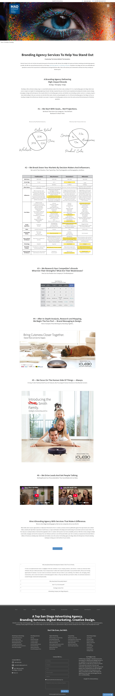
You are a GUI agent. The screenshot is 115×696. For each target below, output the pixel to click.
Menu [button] (108, 7)
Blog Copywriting (71, 642)
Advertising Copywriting (73, 645)
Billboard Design (90, 641)
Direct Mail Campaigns (16, 647)
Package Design (90, 650)
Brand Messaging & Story (36, 649)
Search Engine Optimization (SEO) (56, 644)
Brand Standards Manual (36, 644)
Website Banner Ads (53, 647)
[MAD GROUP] (14, 9)
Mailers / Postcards (91, 642)
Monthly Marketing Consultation (19, 645)
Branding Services (35, 636)
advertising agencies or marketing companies (59, 65)
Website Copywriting (72, 637)
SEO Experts (75, 609)
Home (2, 42)
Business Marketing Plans (17, 641)
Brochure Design (90, 639)
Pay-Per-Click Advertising (54, 641)
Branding (6, 42)
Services (34, 609)
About (25, 609)
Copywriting (71, 636)
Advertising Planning (16, 639)
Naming (32, 637)
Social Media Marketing (54, 639)
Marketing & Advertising (18, 636)
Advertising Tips (87, 609)
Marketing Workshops (16, 642)
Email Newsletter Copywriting (74, 639)
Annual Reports (90, 649)
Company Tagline (34, 641)
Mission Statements (35, 647)
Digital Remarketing (53, 642)
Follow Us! (15, 672)
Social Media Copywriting (73, 641)
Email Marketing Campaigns (55, 645)
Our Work (43, 609)
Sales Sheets (89, 644)
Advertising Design (91, 636)
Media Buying (52, 649)
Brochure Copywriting (72, 644)
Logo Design (89, 637)
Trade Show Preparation (17, 637)
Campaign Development (17, 644)
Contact (98, 609)
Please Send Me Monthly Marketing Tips (54, 679)
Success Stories (64, 609)
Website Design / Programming (55, 637)
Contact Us (57, 548)
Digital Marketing (53, 636)
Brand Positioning (34, 639)
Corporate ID (89, 647)
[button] (57, 564)
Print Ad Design (90, 645)
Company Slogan (34, 642)
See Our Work (107, 694)
